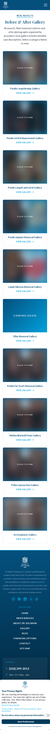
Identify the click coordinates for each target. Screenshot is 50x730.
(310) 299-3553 (19, 668)
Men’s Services (25, 618)
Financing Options (25, 638)
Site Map (25, 648)
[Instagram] (13, 599)
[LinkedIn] (25, 599)
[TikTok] (36, 599)
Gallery (25, 628)
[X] (31, 599)
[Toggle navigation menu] (45, 5)
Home (25, 613)
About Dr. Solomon (25, 623)
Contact (24, 643)
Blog (25, 633)
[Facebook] (19, 599)
